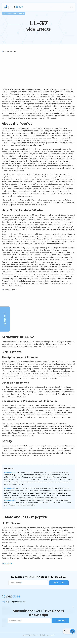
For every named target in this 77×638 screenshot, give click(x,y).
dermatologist (51, 378)
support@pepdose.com (15, 602)
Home (4, 13)
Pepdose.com (9, 472)
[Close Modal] (73, 607)
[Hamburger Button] (71, 7)
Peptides (10, 13)
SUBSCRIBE (59, 583)
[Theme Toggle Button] (69, 631)
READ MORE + (8, 564)
